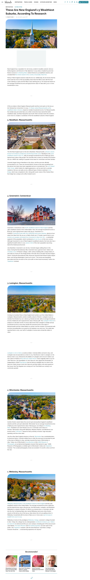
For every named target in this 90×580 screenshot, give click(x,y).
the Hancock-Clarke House (28, 358)
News (55, 2)
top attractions (30, 442)
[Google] (74, 2)
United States (18, 6)
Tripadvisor (10, 261)
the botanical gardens (34, 525)
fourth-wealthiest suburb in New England (36, 227)
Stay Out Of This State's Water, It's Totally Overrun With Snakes (24, 570)
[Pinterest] (67, 2)
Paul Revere (23, 362)
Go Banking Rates (22, 72)
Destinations (18, 2)
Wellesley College (33, 520)
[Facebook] (65, 2)
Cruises (36, 2)
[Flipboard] (72, 2)
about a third (29, 243)
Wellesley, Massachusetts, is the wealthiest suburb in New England (26, 503)
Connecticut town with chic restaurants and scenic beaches (29, 233)
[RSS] (77, 2)
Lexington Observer (48, 320)
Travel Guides (28, 2)
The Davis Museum (20, 525)
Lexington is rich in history (14, 353)
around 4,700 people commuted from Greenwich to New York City (26, 237)
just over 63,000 (37, 239)
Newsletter (84, 2)
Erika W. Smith (10, 17)
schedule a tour (11, 251)
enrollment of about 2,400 (42, 522)
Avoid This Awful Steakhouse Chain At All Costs (38, 570)
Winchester (38, 436)
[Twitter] (69, 2)
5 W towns (19, 431)
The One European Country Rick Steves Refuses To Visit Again (50, 570)
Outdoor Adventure (46, 2)
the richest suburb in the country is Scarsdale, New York (31, 74)
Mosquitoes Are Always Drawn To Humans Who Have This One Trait (11, 570)
